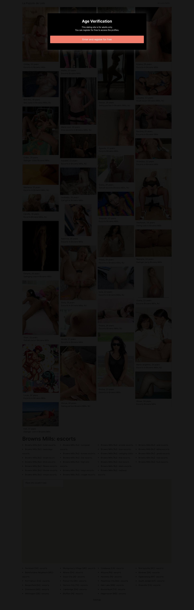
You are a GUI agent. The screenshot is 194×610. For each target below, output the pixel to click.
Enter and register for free (97, 39)
